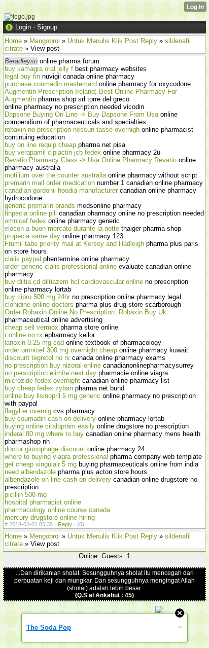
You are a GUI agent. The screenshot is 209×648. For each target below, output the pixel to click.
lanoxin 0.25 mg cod (34, 342)
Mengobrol (44, 41)
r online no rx (24, 335)
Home (13, 41)
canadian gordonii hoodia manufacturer (61, 190)
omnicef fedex (25, 221)
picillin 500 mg (26, 494)
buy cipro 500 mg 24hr (37, 297)
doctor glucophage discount (45, 449)
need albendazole (30, 472)
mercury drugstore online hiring (50, 517)
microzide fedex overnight (42, 380)
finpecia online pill (31, 213)
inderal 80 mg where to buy (44, 434)
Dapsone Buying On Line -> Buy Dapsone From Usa (81, 114)
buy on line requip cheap (40, 145)
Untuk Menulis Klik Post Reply (112, 41)
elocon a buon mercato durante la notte (62, 228)
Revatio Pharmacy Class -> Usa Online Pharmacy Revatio (91, 160)
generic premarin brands (40, 205)
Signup (47, 27)
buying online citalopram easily (50, 426)
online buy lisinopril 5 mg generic (52, 396)
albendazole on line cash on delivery (58, 479)
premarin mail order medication (50, 183)
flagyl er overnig (28, 411)
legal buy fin (22, 76)
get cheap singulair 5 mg (41, 464)
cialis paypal (23, 259)
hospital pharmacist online (43, 502)
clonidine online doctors (39, 304)
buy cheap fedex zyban (39, 388)
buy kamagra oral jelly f (39, 69)
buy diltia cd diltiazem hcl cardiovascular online (74, 281)
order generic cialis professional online (61, 266)
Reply (65, 524)
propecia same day (32, 236)
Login (23, 27)
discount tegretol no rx (37, 358)
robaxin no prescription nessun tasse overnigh (72, 129)
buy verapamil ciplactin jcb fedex (53, 152)
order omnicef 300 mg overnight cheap (61, 350)
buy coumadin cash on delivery (50, 418)
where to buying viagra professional (56, 456)
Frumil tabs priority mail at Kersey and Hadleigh (74, 243)
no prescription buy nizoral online (53, 365)
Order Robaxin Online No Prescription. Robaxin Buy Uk (85, 312)
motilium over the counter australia (55, 175)
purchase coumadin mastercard (51, 84)
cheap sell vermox (31, 327)
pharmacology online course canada (57, 510)
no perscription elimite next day (50, 373)
